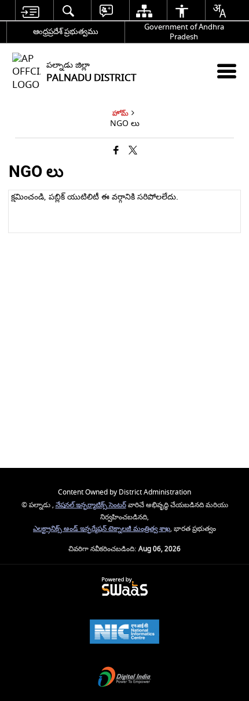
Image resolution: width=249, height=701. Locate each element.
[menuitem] (30, 10)
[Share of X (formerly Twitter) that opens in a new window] (133, 151)
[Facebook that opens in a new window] (116, 151)
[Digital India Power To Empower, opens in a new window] (124, 678)
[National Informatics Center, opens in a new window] (124, 633)
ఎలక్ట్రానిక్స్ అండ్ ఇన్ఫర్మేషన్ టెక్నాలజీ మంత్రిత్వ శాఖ (101, 529)
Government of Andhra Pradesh (184, 31)
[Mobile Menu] (227, 71)
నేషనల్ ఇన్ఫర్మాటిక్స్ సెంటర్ (91, 505)
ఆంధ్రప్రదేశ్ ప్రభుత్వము (65, 31)
